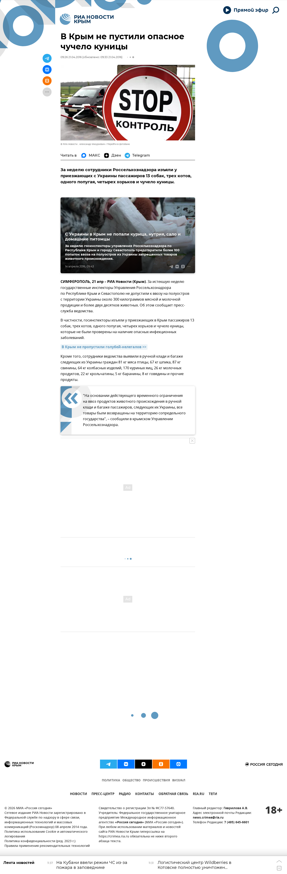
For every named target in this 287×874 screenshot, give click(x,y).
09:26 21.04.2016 (71, 57)
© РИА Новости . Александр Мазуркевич (83, 144)
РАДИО (125, 794)
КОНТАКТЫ (144, 794)
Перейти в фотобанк (118, 144)
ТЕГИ (213, 794)
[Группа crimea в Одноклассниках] (161, 764)
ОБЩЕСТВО (131, 780)
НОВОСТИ (78, 794)
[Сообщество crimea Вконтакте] (126, 764)
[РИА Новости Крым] (86, 19)
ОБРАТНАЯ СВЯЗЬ (173, 794)
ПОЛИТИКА (111, 780)
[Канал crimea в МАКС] (178, 764)
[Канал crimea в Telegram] (108, 764)
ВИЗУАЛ (178, 780)
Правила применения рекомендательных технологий (47, 846)
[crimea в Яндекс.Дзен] (143, 764)
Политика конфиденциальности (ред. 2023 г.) (39, 841)
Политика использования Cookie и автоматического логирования (46, 834)
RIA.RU (198, 794)
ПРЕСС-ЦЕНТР (102, 794)
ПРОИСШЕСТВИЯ (156, 780)
